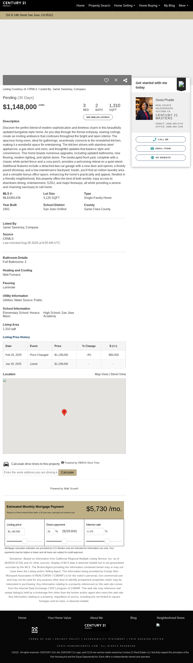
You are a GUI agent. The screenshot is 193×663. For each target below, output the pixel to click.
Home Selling (125, 7)
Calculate (67, 472)
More (184, 7)
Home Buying (150, 7)
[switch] (106, 80)
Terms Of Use (40, 639)
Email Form (163, 148)
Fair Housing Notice (146, 639)
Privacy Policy (67, 639)
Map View (101, 374)
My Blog (169, 5)
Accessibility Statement (105, 639)
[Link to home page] (16, 5)
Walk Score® (71, 488)
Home (81, 5)
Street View (118, 374)
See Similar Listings (98, 117)
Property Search (99, 5)
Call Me (163, 139)
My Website (163, 157)
